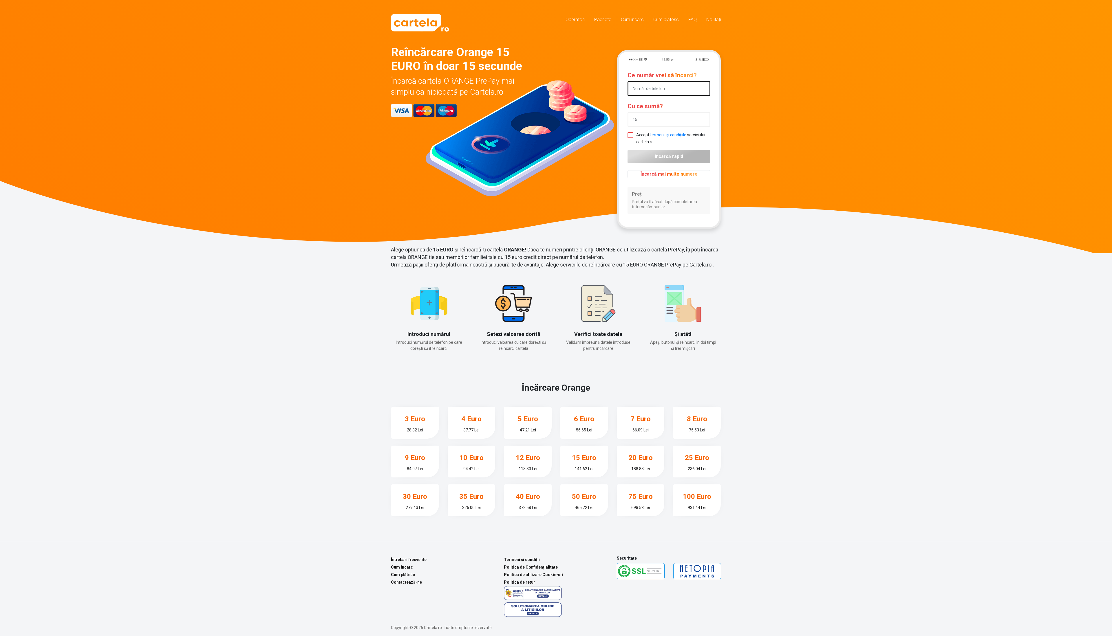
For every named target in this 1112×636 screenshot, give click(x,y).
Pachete (602, 19)
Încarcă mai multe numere (669, 174)
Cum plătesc (666, 19)
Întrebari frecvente (409, 559)
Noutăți (713, 19)
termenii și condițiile (668, 135)
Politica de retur (519, 582)
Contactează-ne (406, 582)
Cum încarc (632, 19)
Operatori (575, 19)
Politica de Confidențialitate (531, 567)
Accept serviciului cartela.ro (670, 138)
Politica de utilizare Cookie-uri (533, 574)
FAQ (692, 19)
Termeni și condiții (522, 559)
